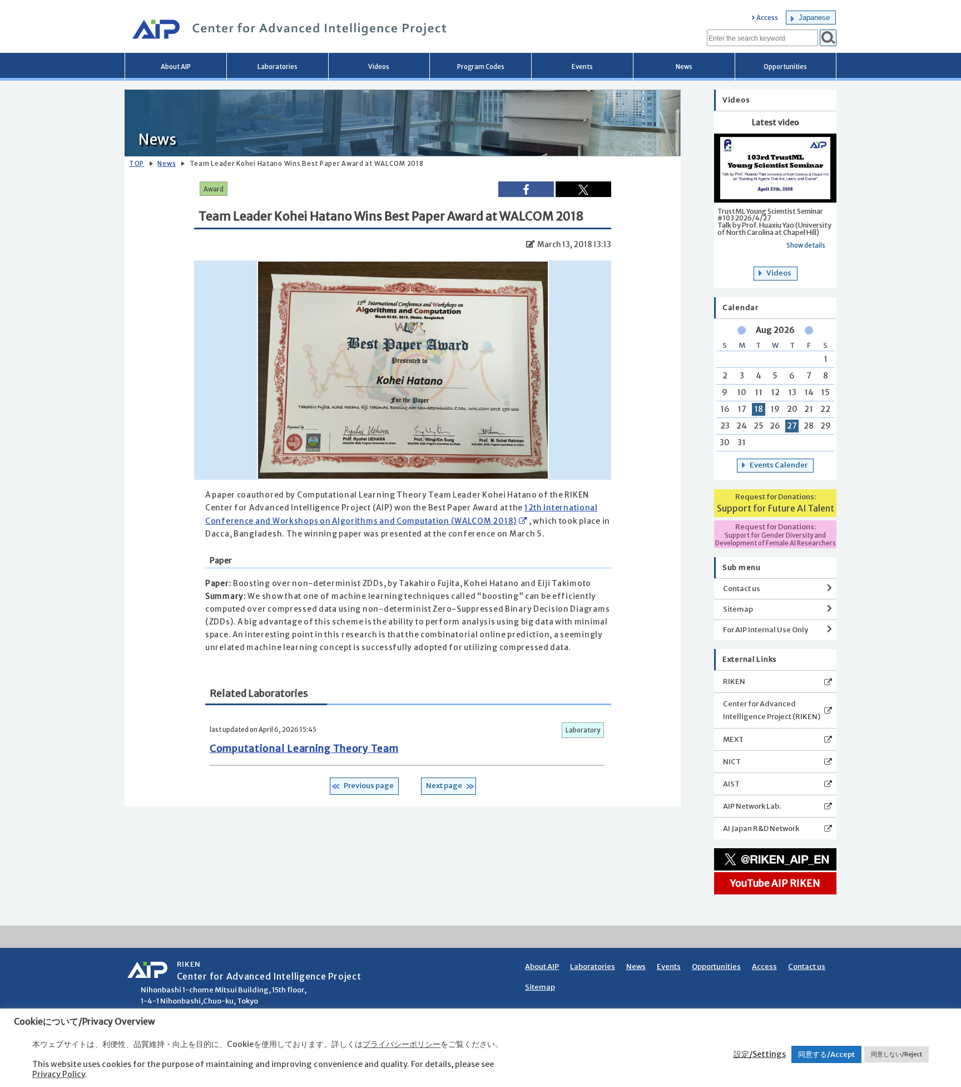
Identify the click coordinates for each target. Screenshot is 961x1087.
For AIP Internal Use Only (765, 630)
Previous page (369, 785)
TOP (136, 164)
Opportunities (785, 67)
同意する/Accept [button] (826, 1054)
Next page (444, 785)
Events (582, 67)
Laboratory (583, 730)
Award (214, 189)
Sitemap (738, 609)
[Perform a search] (828, 37)
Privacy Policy (58, 1074)
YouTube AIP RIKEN (775, 883)
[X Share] (583, 189)
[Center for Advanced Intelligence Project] (286, 30)
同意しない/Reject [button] (896, 1054)
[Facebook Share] (526, 188)
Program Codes (480, 67)
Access (767, 18)
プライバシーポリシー (401, 1044)
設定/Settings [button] (760, 1054)
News (684, 67)
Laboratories (277, 67)
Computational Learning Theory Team (304, 748)
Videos (378, 67)
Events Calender (779, 465)
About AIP (176, 67)
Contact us (741, 588)
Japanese (814, 17)
